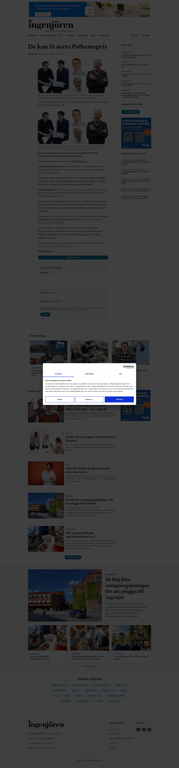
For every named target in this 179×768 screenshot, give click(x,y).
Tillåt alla (119, 399)
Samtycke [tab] (58, 374)
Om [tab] (120, 374)
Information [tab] (89, 374)
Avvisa (59, 399)
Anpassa (88, 399)
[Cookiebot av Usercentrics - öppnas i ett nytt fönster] (125, 367)
